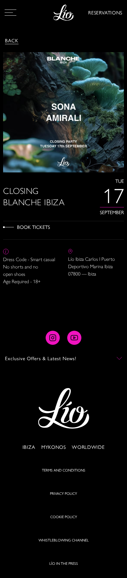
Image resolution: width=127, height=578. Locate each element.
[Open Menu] (10, 13)
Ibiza (29, 446)
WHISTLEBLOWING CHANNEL (64, 540)
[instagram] (53, 338)
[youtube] (74, 338)
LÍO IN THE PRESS (63, 563)
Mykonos (53, 446)
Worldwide (88, 446)
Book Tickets (33, 227)
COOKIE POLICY (63, 516)
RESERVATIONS (105, 12)
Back (11, 40)
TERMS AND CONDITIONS (63, 470)
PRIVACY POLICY (63, 493)
